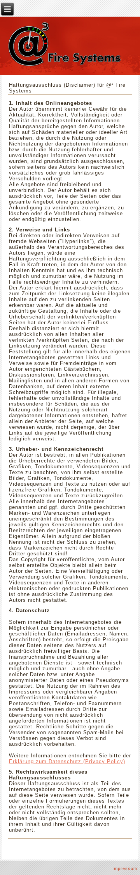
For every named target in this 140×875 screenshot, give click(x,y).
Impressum (124, 868)
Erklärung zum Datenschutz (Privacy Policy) (67, 761)
